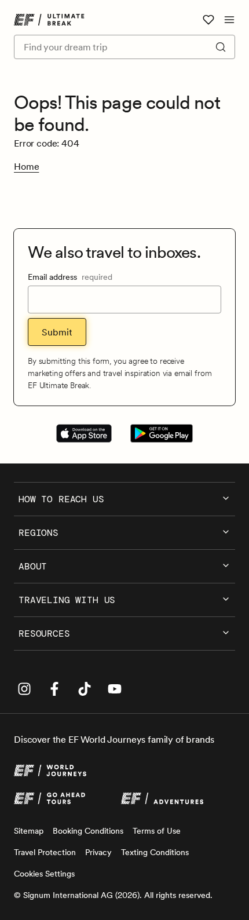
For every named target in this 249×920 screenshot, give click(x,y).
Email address (70, 277)
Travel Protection (45, 852)
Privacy (98, 852)
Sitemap (28, 831)
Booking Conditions (88, 831)
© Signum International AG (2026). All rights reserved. (113, 895)
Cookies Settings (44, 873)
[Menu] (229, 19)
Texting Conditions (155, 852)
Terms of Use (157, 831)
